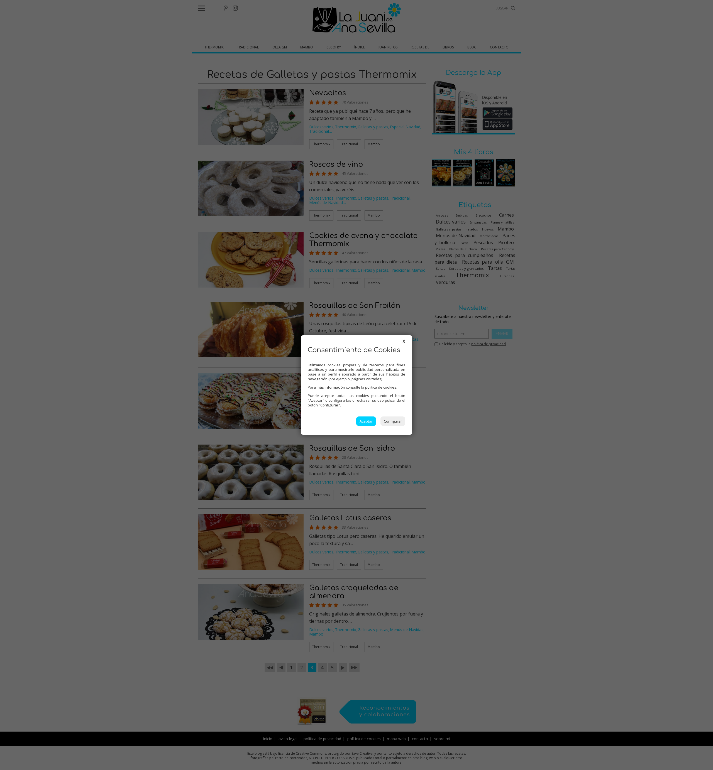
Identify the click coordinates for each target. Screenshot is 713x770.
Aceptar (366, 421)
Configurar (393, 421)
